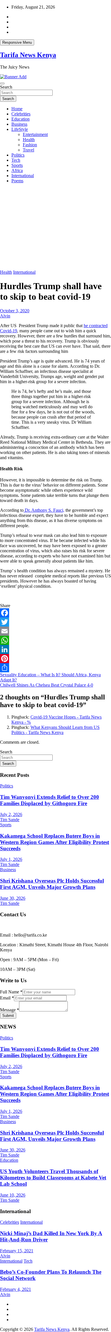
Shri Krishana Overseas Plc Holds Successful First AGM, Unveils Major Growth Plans (52, 884)
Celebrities (20, 113)
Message (9, 1009)
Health (29, 139)
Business (19, 124)
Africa (17, 170)
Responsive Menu (17, 42)
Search (6, 87)
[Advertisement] (55, 226)
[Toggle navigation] (2, 83)
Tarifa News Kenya (28, 55)
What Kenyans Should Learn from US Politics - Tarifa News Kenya (55, 730)
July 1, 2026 (11, 859)
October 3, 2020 (14, 310)
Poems (17, 180)
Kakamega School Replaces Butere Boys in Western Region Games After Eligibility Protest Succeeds (54, 842)
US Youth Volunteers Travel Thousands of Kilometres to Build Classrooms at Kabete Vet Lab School (53, 1177)
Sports (17, 165)
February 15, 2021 (16, 1250)
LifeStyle (19, 129)
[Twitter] (55, 622)
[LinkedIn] (55, 649)
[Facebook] (55, 612)
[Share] (55, 667)
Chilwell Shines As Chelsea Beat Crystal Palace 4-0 (46, 685)
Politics (17, 155)
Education (20, 119)
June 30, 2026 (12, 898)
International (22, 175)
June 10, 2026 (12, 1195)
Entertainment (35, 134)
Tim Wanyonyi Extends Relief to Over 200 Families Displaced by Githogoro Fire (49, 800)
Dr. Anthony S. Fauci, (44, 510)
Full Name (11, 991)
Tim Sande (9, 819)
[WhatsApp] (55, 640)
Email (7, 997)
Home (16, 108)
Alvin (5, 315)
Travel (28, 149)
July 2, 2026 (11, 814)
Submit (8, 1015)
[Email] (55, 631)
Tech (15, 160)
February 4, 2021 (15, 1289)
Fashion (30, 144)
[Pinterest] (55, 658)
